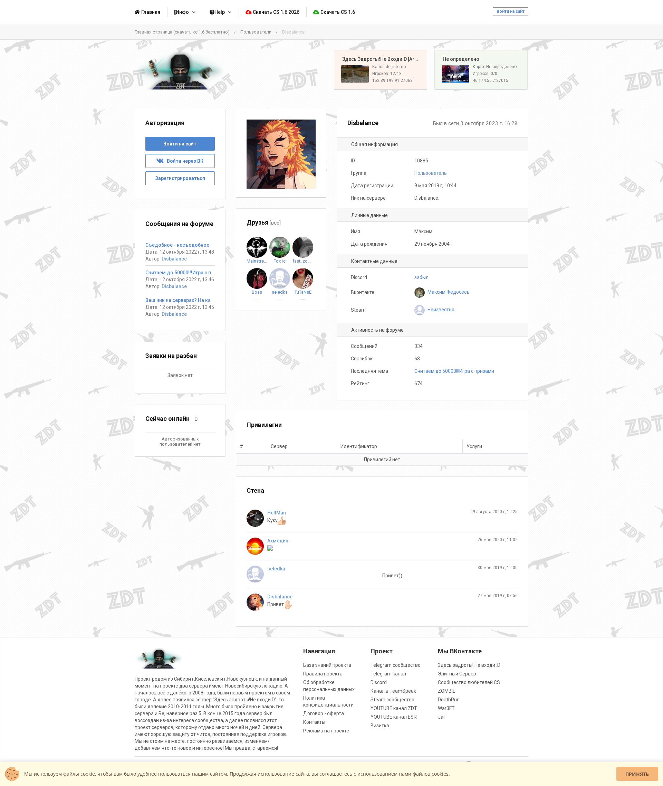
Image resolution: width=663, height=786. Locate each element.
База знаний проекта (327, 665)
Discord (379, 682)
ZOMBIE (446, 691)
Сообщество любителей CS (469, 682)
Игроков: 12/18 (387, 73)
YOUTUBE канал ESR (394, 717)
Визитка (380, 725)
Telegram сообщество (396, 665)
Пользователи (255, 32)
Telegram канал (388, 673)
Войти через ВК (183, 161)
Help (219, 12)
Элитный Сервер (457, 673)
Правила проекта (323, 673)
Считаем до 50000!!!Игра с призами (454, 371)
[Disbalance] (257, 602)
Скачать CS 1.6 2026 (275, 12)
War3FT (446, 708)
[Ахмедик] (257, 546)
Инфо (182, 12)
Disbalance (279, 596)
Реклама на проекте (326, 730)
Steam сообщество (392, 699)
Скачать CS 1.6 (337, 12)
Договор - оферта (323, 713)
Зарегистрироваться (180, 178)
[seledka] (257, 574)
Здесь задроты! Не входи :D (469, 665)
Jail (441, 717)
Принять (637, 774)
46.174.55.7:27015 (490, 80)
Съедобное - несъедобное (177, 245)
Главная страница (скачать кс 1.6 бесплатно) (182, 32)
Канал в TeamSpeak (393, 691)
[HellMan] (257, 518)
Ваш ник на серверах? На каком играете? (193, 300)
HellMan (276, 512)
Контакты (314, 722)
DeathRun (449, 699)
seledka (276, 568)
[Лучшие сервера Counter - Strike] (180, 70)
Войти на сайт (511, 11)
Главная (150, 12)
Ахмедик (277, 540)
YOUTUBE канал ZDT (394, 708)
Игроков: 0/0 (485, 73)
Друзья (264, 222)
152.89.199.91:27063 (392, 80)
